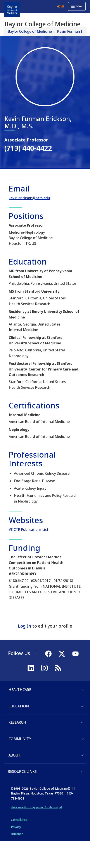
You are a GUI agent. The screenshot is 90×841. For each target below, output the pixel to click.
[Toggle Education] (82, 706)
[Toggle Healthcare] (82, 689)
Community (20, 738)
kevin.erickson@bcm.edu (29, 197)
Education (19, 706)
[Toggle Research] (82, 722)
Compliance (19, 820)
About (15, 755)
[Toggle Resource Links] (82, 771)
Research (17, 722)
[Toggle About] (82, 755)
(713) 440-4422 (28, 148)
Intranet (17, 834)
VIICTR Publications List (28, 529)
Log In (24, 626)
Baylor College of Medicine (30, 31)
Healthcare (20, 689)
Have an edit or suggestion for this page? (36, 807)
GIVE (60, 6)
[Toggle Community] (82, 739)
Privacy (16, 827)
